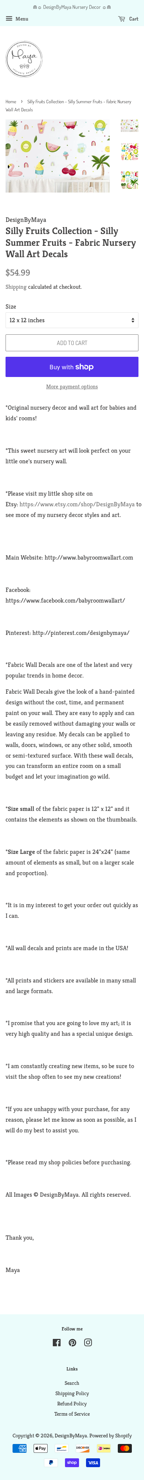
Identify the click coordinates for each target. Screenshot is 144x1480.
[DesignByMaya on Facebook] (56, 1344)
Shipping (16, 287)
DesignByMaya (71, 1435)
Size (11, 306)
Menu (21, 18)
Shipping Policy (72, 1393)
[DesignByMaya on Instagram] (88, 1344)
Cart (133, 18)
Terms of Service (72, 1414)
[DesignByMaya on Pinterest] (72, 1344)
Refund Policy (72, 1403)
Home (11, 101)
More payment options (72, 386)
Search (72, 1383)
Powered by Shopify (110, 1435)
